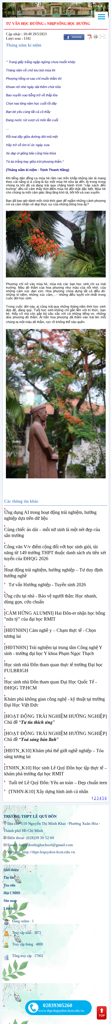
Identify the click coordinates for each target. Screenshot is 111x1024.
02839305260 (57, 1005)
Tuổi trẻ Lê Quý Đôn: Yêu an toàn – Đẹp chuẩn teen (58, 782)
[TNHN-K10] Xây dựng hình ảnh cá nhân (48, 791)
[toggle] (101, 17)
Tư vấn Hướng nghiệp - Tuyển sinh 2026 (47, 584)
